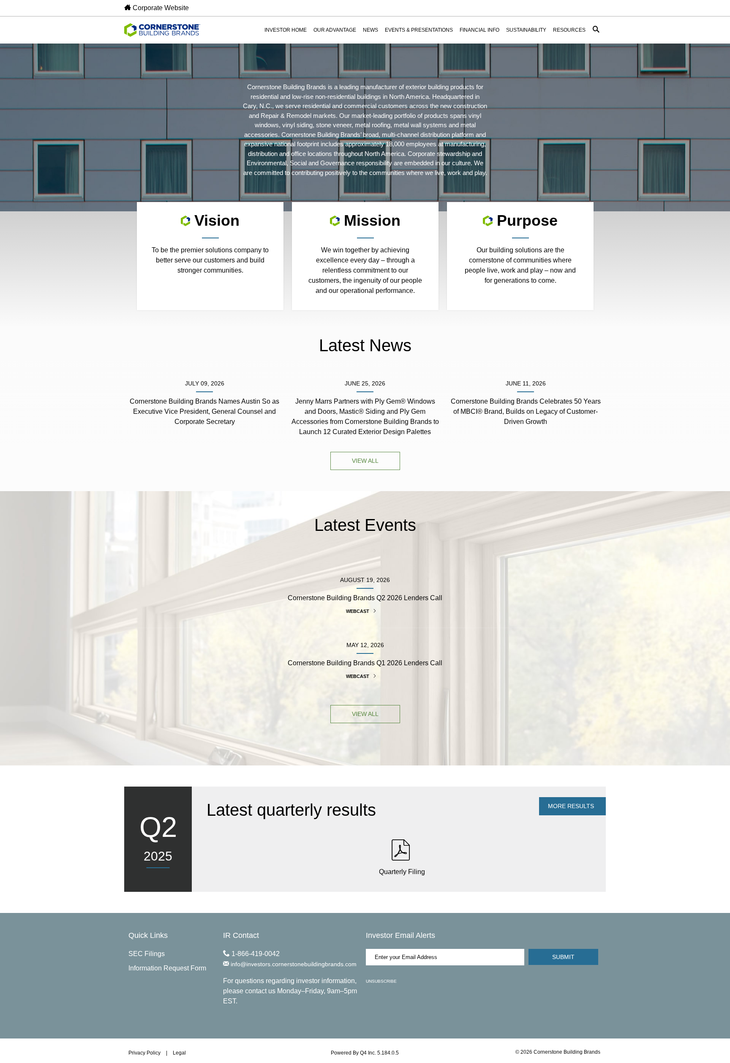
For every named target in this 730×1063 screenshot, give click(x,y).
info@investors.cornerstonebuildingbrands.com (293, 964)
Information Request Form (167, 968)
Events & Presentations (419, 30)
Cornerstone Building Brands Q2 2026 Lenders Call (365, 597)
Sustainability (526, 30)
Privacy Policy (144, 1053)
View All (365, 713)
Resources (569, 30)
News (370, 30)
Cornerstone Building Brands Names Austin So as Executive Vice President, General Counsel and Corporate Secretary (204, 411)
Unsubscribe (381, 981)
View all (365, 460)
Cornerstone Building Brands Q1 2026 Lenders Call (365, 663)
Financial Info (479, 30)
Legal (179, 1053)
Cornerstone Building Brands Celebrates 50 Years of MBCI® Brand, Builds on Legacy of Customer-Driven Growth (526, 411)
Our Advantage (334, 30)
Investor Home (285, 30)
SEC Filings (146, 953)
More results (572, 806)
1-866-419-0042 (255, 953)
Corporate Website (160, 7)
